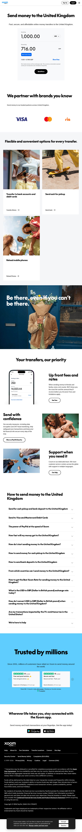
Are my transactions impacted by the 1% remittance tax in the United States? (38, 613)
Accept (63, 821)
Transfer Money (11, 210)
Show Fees (56, 59)
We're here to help (17, 622)
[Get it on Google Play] (34, 732)
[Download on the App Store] (49, 732)
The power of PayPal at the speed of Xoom (29, 526)
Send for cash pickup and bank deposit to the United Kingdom (38, 508)
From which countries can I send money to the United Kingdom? (39, 571)
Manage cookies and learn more (38, 825)
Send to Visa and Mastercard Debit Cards (28, 517)
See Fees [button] (54, 400)
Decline (63, 825)
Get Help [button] (55, 472)
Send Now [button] (41, 71)
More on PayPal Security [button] (14, 440)
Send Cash (48, 210)
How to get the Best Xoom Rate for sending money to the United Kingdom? (39, 581)
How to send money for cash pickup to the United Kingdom (37, 553)
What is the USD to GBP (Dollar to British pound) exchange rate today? (38, 591)
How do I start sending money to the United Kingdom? (35, 544)
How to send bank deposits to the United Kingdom (33, 562)
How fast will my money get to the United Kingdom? (34, 535)
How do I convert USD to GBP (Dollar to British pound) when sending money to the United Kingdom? (37, 602)
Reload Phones (11, 276)
